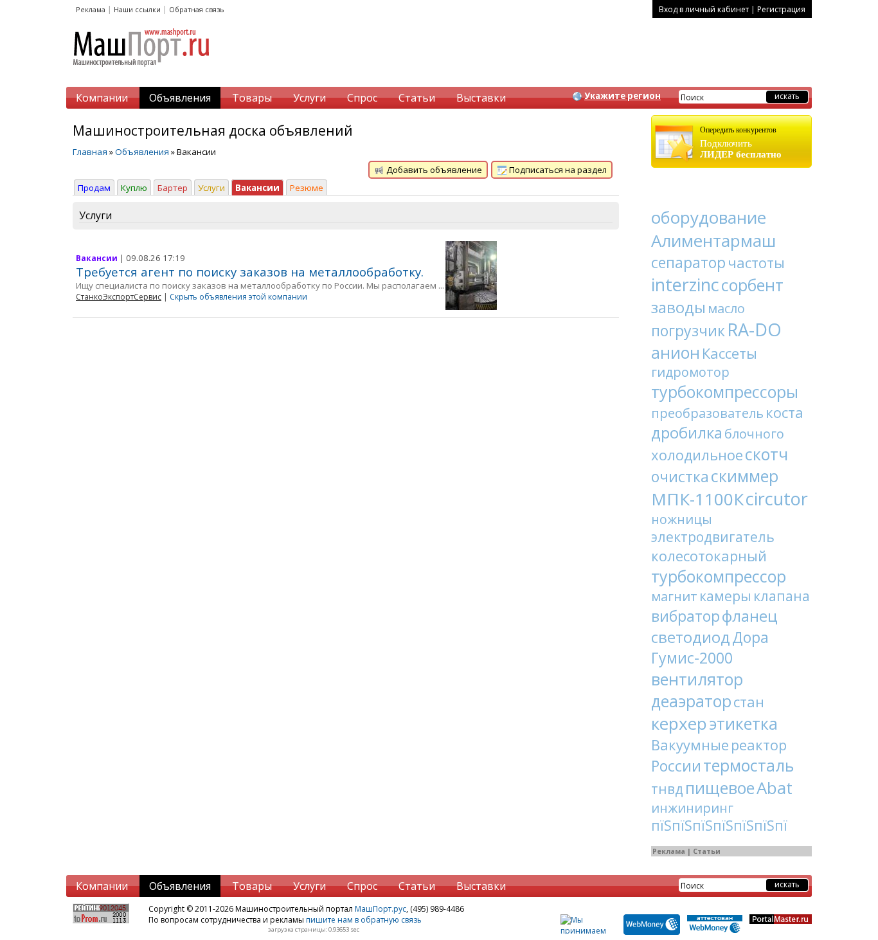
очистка (680, 476)
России (676, 765)
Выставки (481, 98)
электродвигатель (713, 537)
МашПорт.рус (380, 908)
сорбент (752, 285)
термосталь (748, 765)
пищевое (720, 788)
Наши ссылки (137, 9)
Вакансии (257, 188)
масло (726, 308)
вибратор (685, 616)
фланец (750, 615)
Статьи (417, 98)
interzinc (685, 284)
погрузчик (688, 330)
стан (748, 701)
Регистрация (781, 9)
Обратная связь (196, 9)
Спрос (362, 98)
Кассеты (729, 353)
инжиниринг (692, 808)
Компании (102, 98)
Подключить (741, 142)
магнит (674, 596)
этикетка (743, 723)
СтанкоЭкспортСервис (118, 296)
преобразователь (707, 413)
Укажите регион (622, 96)
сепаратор (688, 262)
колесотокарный (709, 555)
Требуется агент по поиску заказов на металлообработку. (250, 272)
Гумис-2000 (692, 657)
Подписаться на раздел (557, 170)
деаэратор (691, 701)
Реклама (90, 9)
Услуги (309, 98)
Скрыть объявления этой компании (238, 296)
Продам (94, 188)
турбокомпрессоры (724, 391)
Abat (775, 787)
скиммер (744, 476)
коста (784, 412)
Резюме (306, 188)
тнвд (667, 789)
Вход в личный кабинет (704, 9)
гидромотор (690, 372)
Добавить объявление (433, 170)
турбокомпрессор (718, 576)
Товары (252, 98)
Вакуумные (690, 744)
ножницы (681, 519)
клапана (781, 596)
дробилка (686, 432)
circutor (777, 499)
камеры (725, 596)
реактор (759, 744)
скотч (766, 454)
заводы (678, 307)
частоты (756, 262)
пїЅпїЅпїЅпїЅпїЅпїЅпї (719, 826)
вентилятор (697, 679)
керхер (679, 723)
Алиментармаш (713, 240)
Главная (90, 152)
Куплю (134, 188)
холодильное (697, 454)
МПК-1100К (697, 499)
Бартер (172, 188)
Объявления (180, 98)
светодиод (690, 636)
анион (675, 352)
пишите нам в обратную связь (364, 919)
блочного (754, 433)
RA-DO (754, 329)
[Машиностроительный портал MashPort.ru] (142, 72)
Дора (750, 637)
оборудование (708, 217)
